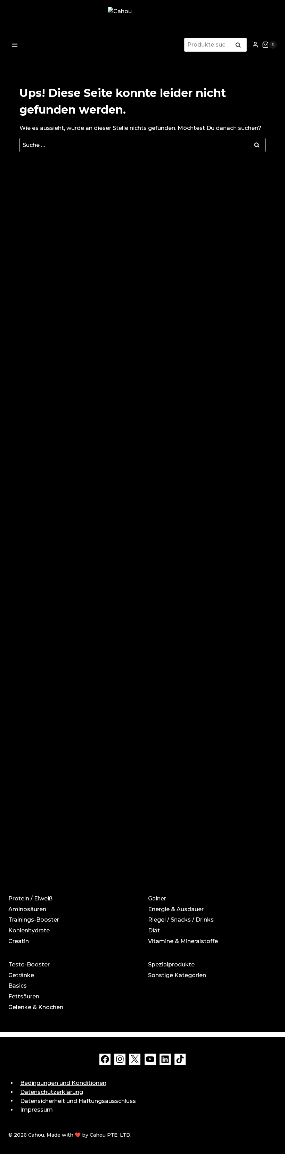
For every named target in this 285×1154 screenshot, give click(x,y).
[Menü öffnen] (14, 44)
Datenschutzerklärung (51, 1092)
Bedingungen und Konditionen (63, 1083)
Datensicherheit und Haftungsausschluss (78, 1100)
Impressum (36, 1109)
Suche (240, 45)
